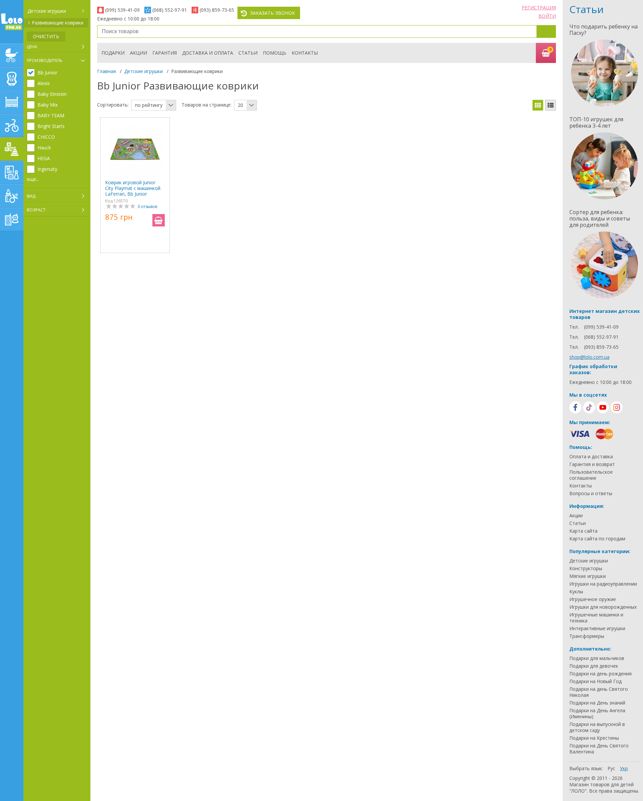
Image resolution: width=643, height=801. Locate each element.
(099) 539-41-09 (122, 10)
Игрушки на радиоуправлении (603, 584)
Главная (106, 71)
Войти (547, 16)
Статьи (248, 53)
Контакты (305, 53)
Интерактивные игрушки (597, 628)
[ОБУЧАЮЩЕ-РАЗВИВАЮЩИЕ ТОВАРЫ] (11, 172)
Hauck (44, 147)
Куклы (576, 592)
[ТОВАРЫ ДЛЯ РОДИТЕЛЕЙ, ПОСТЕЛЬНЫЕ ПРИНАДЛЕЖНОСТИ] (11, 219)
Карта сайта (583, 531)
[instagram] (617, 407)
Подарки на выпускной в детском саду (597, 727)
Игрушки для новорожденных (603, 607)
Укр (624, 768)
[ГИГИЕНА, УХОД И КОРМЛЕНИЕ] (11, 196)
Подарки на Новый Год (595, 681)
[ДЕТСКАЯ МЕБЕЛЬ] (11, 102)
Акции (138, 53)
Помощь (274, 53)
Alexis (44, 83)
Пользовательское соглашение (591, 475)
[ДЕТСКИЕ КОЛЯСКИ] (11, 55)
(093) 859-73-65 (217, 10)
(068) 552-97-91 (169, 10)
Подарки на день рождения (600, 674)
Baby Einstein (52, 94)
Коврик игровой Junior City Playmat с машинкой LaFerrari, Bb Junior (132, 188)
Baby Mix (48, 105)
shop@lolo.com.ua (589, 357)
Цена (32, 47)
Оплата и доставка (591, 457)
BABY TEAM (51, 115)
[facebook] (575, 407)
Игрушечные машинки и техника (596, 618)
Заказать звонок (272, 13)
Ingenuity (47, 169)
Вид (31, 196)
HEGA (44, 158)
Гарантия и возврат (592, 464)
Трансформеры (586, 636)
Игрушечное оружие (592, 599)
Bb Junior (47, 72)
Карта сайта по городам (597, 539)
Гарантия (164, 53)
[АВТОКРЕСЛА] (11, 78)
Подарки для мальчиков (596, 658)
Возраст (36, 210)
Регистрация (539, 7)
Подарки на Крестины (594, 738)
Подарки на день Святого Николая (598, 692)
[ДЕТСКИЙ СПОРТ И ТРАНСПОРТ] (11, 125)
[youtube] (603, 407)
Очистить (46, 36)
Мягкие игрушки (587, 576)
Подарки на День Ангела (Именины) (597, 714)
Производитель (45, 60)
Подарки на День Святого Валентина (599, 749)
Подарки (113, 53)
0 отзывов (147, 206)
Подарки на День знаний (597, 703)
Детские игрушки (46, 11)
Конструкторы (585, 568)
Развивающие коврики (57, 22)
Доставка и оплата (207, 53)
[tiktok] (589, 407)
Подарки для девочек (593, 666)
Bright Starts (51, 126)
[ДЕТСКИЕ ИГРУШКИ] (11, 149)
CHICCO (46, 137)
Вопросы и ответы (590, 493)
